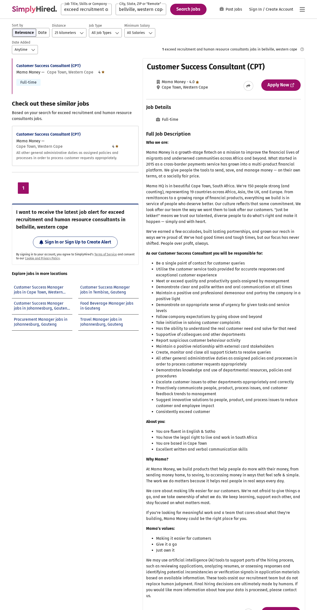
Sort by (17, 25)
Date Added (21, 42)
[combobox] (86, 9)
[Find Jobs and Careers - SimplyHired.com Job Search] (34, 9)
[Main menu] (302, 9)
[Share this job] (248, 86)
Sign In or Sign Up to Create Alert (78, 242)
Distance (59, 26)
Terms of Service (105, 254)
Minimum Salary (137, 26)
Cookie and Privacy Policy (42, 258)
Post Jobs (234, 9)
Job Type (95, 26)
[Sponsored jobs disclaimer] (302, 49)
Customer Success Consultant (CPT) (48, 65)
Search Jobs (188, 9)
